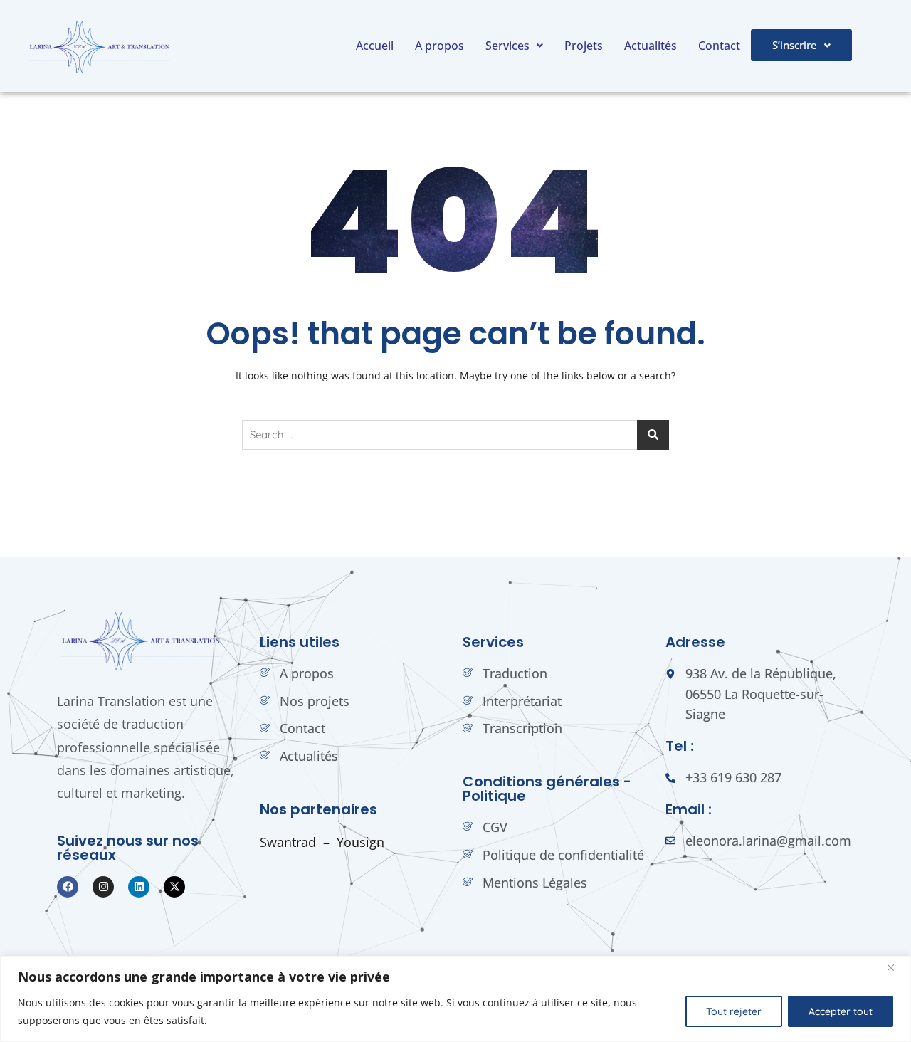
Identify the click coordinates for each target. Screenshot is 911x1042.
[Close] (896, 968)
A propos (439, 45)
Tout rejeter (734, 1011)
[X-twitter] (174, 887)
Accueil (375, 45)
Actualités (650, 45)
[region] (455, 999)
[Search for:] (455, 435)
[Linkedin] (138, 887)
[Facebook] (67, 887)
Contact (719, 45)
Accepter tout (841, 1011)
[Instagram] (103, 887)
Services (507, 45)
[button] (514, 45)
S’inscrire (794, 45)
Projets (583, 45)
